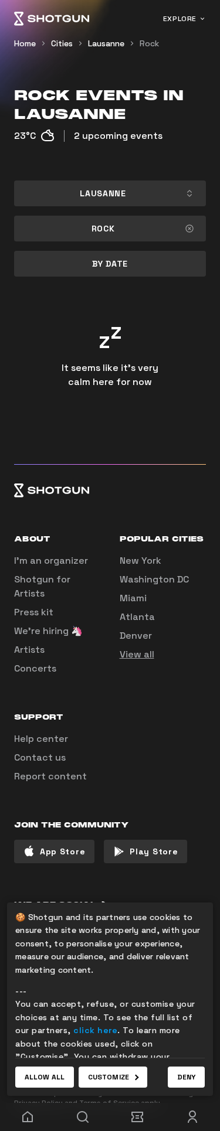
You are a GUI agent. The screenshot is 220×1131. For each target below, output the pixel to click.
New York (140, 560)
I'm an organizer (51, 560)
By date (110, 263)
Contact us (40, 757)
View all (137, 654)
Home (25, 43)
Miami (133, 598)
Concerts (35, 668)
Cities (62, 43)
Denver (136, 635)
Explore (180, 18)
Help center (41, 739)
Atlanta (137, 617)
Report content (50, 776)
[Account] (192, 1117)
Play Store (154, 851)
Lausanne (106, 43)
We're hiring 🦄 (48, 631)
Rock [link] (149, 43)
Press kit (33, 612)
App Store (62, 851)
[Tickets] (137, 1117)
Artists (29, 649)
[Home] (51, 19)
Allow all (45, 1077)
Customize (108, 1077)
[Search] (82, 1117)
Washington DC (154, 579)
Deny (186, 1077)
